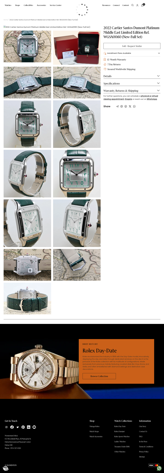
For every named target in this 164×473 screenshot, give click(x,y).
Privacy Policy (144, 451)
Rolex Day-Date (120, 426)
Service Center (55, 5)
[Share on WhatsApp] (134, 106)
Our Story (142, 426)
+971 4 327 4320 (15, 448)
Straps (17, 5)
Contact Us (143, 431)
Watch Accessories (96, 436)
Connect (116, 5)
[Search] (132, 5)
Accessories (41, 5)
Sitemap (142, 457)
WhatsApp (152, 99)
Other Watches (119, 451)
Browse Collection (99, 376)
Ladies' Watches (120, 441)
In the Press (143, 441)
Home (6, 20)
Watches (8, 5)
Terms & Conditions (146, 446)
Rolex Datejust (119, 431)
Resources (106, 5)
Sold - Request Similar (132, 46)
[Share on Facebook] (125, 106)
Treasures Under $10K (122, 446)
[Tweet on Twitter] (117, 106)
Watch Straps (94, 431)
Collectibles (28, 5)
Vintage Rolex (94, 426)
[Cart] (142, 5)
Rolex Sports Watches (122, 436)
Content (125, 5)
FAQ (140, 436)
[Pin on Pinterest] (121, 106)
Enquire (128, 99)
